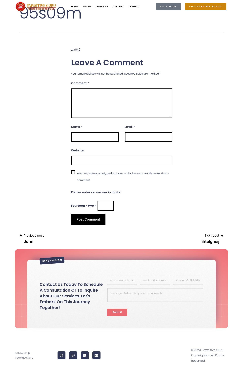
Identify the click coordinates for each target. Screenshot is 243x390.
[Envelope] (96, 355)
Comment (80, 83)
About (87, 6)
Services (102, 6)
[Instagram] (61, 355)
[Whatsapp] (73, 355)
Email (130, 127)
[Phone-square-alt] (85, 355)
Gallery (118, 6)
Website (77, 150)
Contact (134, 6)
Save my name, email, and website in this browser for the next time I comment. (123, 177)
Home (74, 6)
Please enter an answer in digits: (96, 192)
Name (76, 127)
